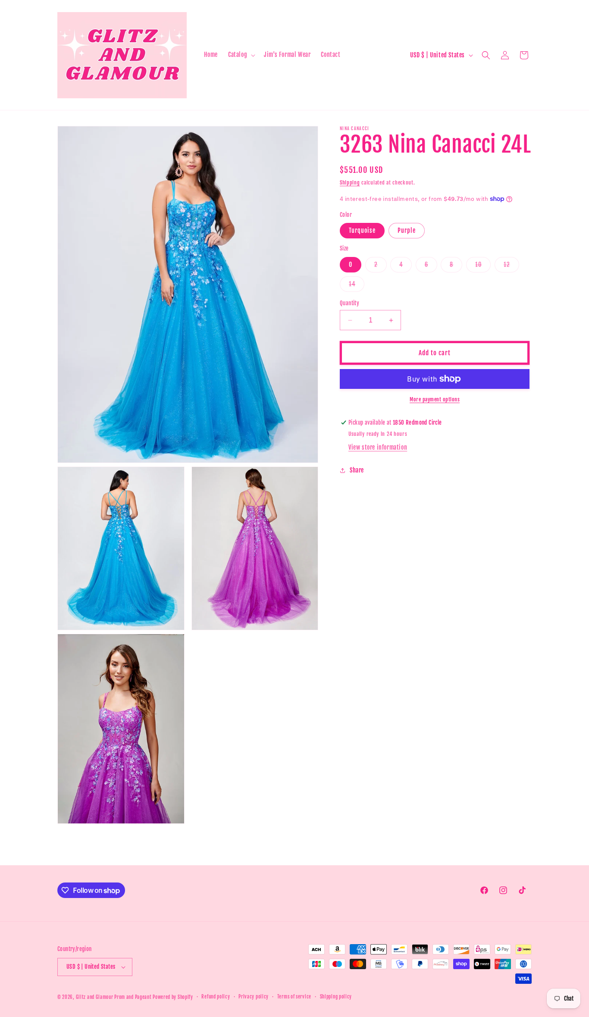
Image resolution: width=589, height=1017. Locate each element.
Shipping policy (336, 997)
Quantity (349, 303)
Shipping (350, 182)
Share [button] (357, 470)
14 (356, 286)
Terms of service (294, 997)
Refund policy (215, 997)
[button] (241, 55)
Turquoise (362, 230)
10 (483, 266)
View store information (377, 447)
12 (511, 266)
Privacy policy (253, 997)
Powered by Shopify (173, 997)
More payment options (435, 399)
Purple (407, 230)
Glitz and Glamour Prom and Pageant (114, 997)
